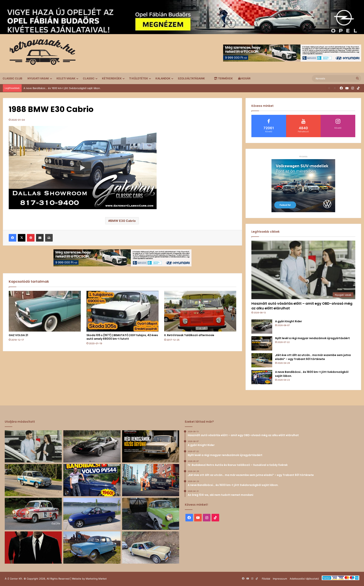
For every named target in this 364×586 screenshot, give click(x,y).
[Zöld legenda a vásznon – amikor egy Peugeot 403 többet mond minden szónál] (33, 547)
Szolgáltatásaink (191, 78)
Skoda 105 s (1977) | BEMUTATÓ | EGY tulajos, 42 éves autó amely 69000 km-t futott (122, 337)
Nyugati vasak (38, 78)
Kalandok (162, 78)
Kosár (245, 78)
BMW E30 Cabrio (123, 221)
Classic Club (12, 78)
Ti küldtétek (138, 78)
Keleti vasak (65, 78)
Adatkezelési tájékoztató (304, 578)
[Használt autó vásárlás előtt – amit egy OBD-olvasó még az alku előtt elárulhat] (33, 446)
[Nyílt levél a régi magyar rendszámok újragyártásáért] (261, 343)
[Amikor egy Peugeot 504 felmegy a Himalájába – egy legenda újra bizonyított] (150, 547)
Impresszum (280, 578)
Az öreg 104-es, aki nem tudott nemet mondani (52, 88)
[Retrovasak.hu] (41, 53)
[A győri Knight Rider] (261, 326)
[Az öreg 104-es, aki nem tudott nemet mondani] (150, 480)
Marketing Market (96, 578)
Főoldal (266, 578)
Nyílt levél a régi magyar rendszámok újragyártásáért (312, 338)
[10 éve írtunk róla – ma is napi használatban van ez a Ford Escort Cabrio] (91, 514)
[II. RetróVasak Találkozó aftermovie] (200, 311)
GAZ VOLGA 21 (18, 335)
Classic (89, 78)
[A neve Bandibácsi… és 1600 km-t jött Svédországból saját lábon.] (261, 377)
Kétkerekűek (112, 78)
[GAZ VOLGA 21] (45, 311)
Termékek (225, 78)
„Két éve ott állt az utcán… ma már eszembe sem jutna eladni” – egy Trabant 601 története (313, 357)
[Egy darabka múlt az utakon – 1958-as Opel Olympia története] (150, 514)
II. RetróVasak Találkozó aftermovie (189, 335)
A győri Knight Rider (288, 321)
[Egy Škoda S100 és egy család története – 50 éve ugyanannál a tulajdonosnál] (91, 547)
